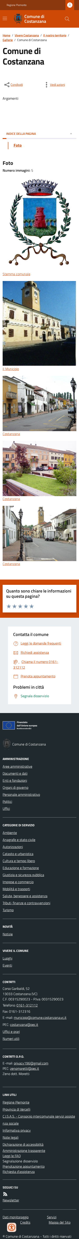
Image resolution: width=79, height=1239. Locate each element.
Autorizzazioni (13, 846)
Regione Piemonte (17, 5)
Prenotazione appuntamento (24, 1166)
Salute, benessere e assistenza (25, 896)
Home (6, 35)
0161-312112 (27, 1005)
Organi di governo (15, 787)
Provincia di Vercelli (16, 1109)
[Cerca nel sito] (65, 19)
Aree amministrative (17, 766)
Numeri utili (11, 1038)
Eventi (7, 965)
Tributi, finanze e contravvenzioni (26, 903)
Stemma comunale (16, 274)
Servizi (51, 1217)
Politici (7, 801)
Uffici (6, 808)
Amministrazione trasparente (24, 1150)
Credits (25, 1222)
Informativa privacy (17, 1130)
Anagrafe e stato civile (19, 839)
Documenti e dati (15, 773)
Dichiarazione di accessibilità (23, 1144)
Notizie (8, 934)
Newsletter (11, 1200)
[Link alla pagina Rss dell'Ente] (5, 1194)
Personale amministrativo (21, 794)
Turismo (8, 910)
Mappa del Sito (59, 1222)
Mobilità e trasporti (16, 888)
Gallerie (8, 40)
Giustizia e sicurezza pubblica (23, 874)
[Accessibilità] (11, 1227)
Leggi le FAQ (12, 1155)
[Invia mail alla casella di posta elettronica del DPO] (31, 1063)
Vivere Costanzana (27, 35)
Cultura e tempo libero (19, 860)
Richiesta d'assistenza (19, 1171)
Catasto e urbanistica (18, 853)
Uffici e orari (11, 1031)
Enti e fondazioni (15, 780)
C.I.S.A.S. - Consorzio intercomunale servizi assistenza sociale (39, 1120)
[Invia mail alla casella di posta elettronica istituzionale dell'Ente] (40, 1017)
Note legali (10, 1137)
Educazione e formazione (21, 867)
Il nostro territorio (54, 35)
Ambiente (10, 832)
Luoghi (7, 958)
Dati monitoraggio (16, 1217)
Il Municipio (11, 368)
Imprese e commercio (18, 881)
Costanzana (11, 433)
